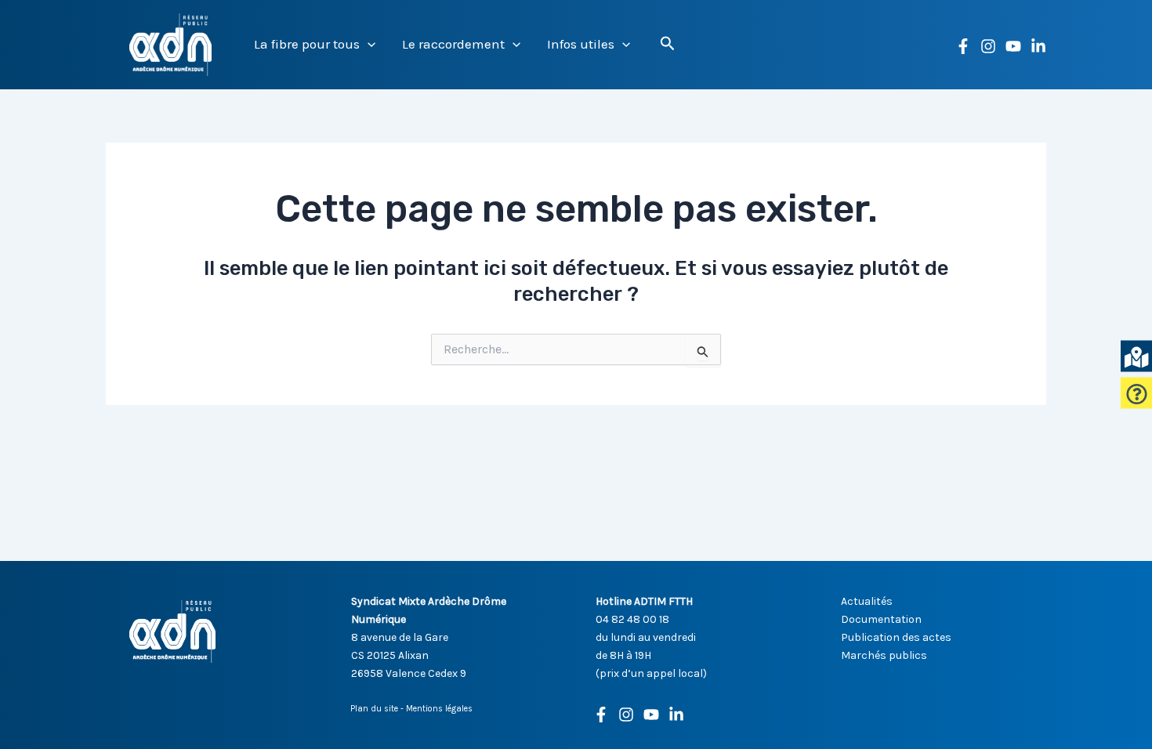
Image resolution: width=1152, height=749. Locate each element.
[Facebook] (963, 46)
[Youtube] (651, 714)
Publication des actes (896, 637)
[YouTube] (1013, 46)
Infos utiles (580, 44)
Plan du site (374, 709)
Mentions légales (439, 709)
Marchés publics (884, 655)
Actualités (867, 601)
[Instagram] (988, 46)
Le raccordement (453, 44)
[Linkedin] (1038, 46)
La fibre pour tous (307, 44)
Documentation (881, 619)
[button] (367, 44)
